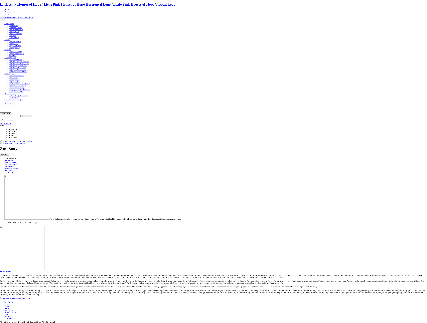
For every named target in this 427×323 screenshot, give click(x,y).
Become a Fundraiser (16, 76)
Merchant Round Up (16, 92)
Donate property (14, 48)
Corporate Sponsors (16, 30)
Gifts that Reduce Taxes (17, 68)
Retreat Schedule (15, 42)
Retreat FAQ (13, 44)
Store (6, 102)
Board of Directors (15, 34)
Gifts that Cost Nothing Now (19, 64)
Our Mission (13, 26)
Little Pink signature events (18, 96)
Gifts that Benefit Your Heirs (19, 62)
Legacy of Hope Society (17, 70)
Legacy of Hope (10, 58)
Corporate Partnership (16, 88)
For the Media (14, 98)
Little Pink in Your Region (13, 100)
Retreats (7, 40)
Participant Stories (15, 28)
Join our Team (14, 38)
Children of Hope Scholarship (19, 84)
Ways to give (9, 74)
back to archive (5, 124)
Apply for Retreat (15, 46)
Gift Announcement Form (18, 72)
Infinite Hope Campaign (17, 86)
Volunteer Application (16, 54)
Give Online (13, 78)
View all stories (5, 271)
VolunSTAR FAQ (15, 52)
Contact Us (8, 104)
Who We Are (9, 24)
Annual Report (14, 32)
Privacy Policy (9, 318)
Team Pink (12, 56)
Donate (7, 10)
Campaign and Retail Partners (19, 90)
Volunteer (7, 12)
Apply (6, 14)
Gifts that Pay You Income (18, 66)
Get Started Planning (16, 60)
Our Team (12, 36)
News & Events (10, 94)
